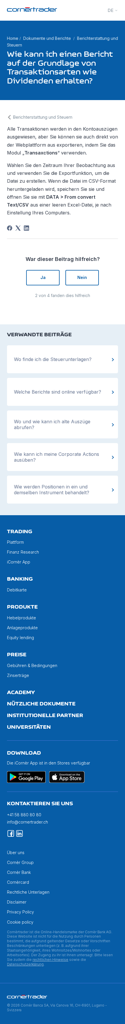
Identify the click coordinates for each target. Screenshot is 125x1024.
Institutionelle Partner (45, 715)
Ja (43, 277)
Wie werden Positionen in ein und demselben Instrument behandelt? (51, 489)
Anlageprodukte (22, 627)
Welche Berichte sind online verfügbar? (57, 392)
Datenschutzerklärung (25, 964)
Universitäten (29, 727)
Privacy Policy (20, 911)
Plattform (15, 542)
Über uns (15, 852)
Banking (20, 579)
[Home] (32, 10)
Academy (21, 692)
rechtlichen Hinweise (50, 959)
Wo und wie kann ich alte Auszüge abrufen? (52, 424)
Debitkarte (17, 589)
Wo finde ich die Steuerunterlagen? (53, 359)
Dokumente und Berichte (47, 38)
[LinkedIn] (26, 228)
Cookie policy (20, 922)
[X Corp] (18, 228)
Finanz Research (23, 552)
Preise (16, 654)
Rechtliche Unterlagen (28, 892)
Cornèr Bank (19, 872)
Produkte (22, 607)
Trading (19, 531)
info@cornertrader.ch (27, 821)
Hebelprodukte (21, 617)
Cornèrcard (18, 882)
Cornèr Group (20, 862)
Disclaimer (16, 901)
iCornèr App (18, 561)
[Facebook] (9, 228)
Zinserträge (18, 675)
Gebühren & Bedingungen (32, 665)
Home (12, 38)
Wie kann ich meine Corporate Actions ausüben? (56, 457)
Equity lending (20, 637)
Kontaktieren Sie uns (40, 803)
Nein (82, 277)
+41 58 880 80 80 (24, 814)
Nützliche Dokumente (41, 704)
